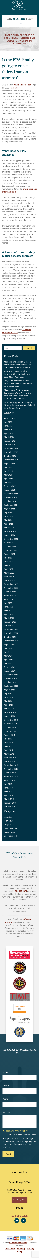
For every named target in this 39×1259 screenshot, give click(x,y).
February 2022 (10, 622)
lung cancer (9, 824)
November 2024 (11, 497)
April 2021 (8, 659)
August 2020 (9, 689)
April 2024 (8, 524)
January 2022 (9, 625)
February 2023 (10, 576)
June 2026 (8, 426)
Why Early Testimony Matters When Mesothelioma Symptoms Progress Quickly (18, 383)
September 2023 (11, 550)
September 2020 (11, 686)
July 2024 (8, 512)
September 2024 (11, 505)
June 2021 (8, 652)
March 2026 (9, 437)
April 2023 (8, 569)
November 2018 (11, 769)
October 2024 (10, 501)
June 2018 (8, 788)
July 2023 (8, 557)
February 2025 (10, 486)
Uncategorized (10, 836)
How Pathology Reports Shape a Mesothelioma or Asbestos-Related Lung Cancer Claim (19, 405)
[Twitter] (23, 1220)
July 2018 (8, 784)
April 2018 (8, 795)
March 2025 (9, 482)
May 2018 (8, 791)
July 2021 (8, 648)
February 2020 (10, 712)
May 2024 (8, 520)
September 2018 (11, 776)
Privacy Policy (21, 1131)
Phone (5, 1099)
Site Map (21, 1248)
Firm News (8, 821)
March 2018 (9, 799)
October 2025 (10, 456)
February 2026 (10, 441)
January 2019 (9, 761)
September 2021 (11, 640)
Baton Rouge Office (19, 1200)
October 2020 (10, 682)
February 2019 (10, 757)
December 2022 (11, 584)
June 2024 (8, 516)
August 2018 (9, 780)
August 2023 (9, 554)
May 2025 (8, 475)
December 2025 (11, 448)
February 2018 (10, 803)
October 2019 (10, 727)
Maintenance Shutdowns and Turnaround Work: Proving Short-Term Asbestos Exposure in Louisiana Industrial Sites (18, 394)
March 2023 (9, 573)
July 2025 (8, 467)
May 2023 (8, 565)
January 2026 (9, 444)
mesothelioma (10, 828)
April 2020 (8, 705)
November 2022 (11, 588)
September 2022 (11, 595)
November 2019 (11, 723)
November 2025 (11, 452)
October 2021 (10, 637)
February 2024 (10, 531)
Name (5, 1072)
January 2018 (9, 806)
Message (6, 1112)
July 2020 (8, 693)
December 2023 (11, 539)
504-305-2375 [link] (21, 891)
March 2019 (9, 754)
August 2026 (9, 418)
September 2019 (11, 731)
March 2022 (9, 618)
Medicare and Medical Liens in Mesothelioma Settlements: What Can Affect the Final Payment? (18, 365)
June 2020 (8, 697)
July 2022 (8, 603)
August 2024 (9, 508)
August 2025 (9, 463)
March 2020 (9, 708)
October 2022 (10, 591)
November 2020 (11, 678)
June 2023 (8, 561)
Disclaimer (7, 1131)
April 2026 (8, 433)
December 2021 (11, 629)
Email (5, 1085)
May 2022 (8, 610)
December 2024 (11, 493)
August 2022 (9, 599)
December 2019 (11, 720)
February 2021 (10, 667)
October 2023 (10, 546)
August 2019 (9, 735)
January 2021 (9, 671)
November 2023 (11, 542)
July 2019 (8, 738)
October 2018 (10, 772)
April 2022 (8, 614)
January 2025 (9, 490)
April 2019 (8, 750)
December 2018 (11, 765)
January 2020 (9, 716)
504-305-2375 (18, 18)
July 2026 (8, 422)
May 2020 (8, 701)
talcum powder (10, 832)
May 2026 (8, 429)
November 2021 (11, 633)
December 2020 (11, 674)
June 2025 (8, 471)
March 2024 (9, 527)
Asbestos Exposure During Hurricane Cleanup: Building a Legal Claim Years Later (17, 374)
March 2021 (9, 663)
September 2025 (11, 459)
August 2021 (9, 644)
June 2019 (8, 742)
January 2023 (9, 580)
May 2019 (8, 746)
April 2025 (8, 478)
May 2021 (8, 656)
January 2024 (9, 535)
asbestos (15, 88)
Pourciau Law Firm (22, 84)
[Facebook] (16, 1220)
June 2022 (8, 607)
